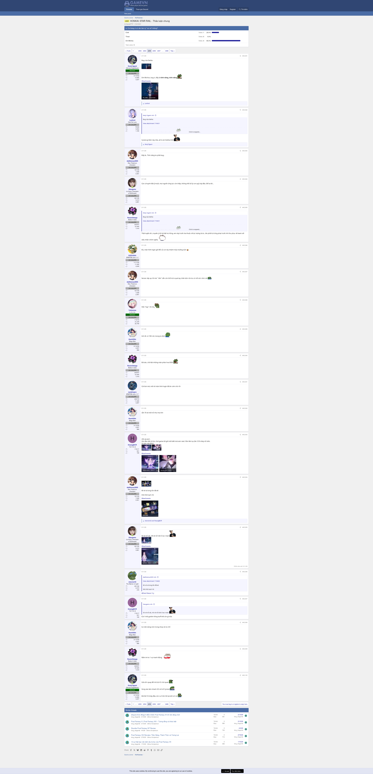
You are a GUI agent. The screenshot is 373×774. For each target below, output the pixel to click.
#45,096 (244, 572)
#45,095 (244, 527)
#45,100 (244, 675)
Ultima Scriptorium (153, 717)
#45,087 (244, 272)
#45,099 (244, 649)
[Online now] (132, 64)
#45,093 (244, 435)
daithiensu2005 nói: (149, 577)
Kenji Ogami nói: (148, 115)
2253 (139, 51)
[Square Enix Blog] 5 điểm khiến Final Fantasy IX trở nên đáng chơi (155, 714)
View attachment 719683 (151, 581)
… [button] (136, 51)
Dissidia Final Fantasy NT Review (143, 728)
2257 (158, 51)
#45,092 (244, 408)
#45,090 (244, 355)
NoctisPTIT (129, 24)
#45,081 (244, 56)
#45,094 (244, 477)
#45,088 (244, 300)
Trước (129, 51)
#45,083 (244, 151)
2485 (166, 51)
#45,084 (244, 179)
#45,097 (244, 599)
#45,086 (244, 245)
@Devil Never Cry (148, 593)
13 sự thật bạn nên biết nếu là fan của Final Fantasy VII (151, 742)
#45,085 (244, 207)
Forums (129, 9)
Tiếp (171, 51)
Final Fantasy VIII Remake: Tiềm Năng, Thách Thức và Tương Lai (155, 735)
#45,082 (244, 110)
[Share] (240, 56)
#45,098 (244, 622)
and (153, 521)
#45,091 (244, 382)
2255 (149, 51)
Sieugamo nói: (148, 604)
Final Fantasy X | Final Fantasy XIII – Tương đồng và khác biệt (153, 721)
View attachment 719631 (151, 123)
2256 (154, 51)
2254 (144, 51)
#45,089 (244, 329)
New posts (127, 13)
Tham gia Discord (142, 9)
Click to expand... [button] (194, 132)
